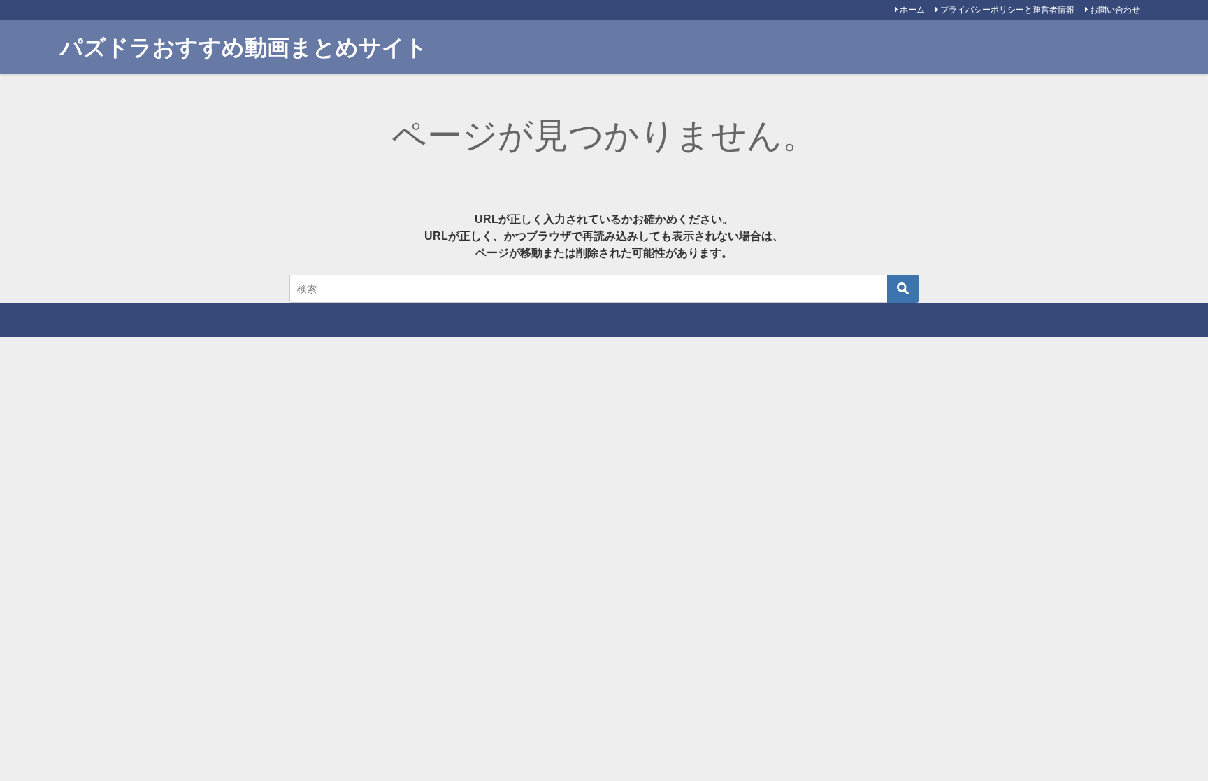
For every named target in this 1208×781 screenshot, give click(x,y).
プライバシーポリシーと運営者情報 (1007, 10)
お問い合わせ (1115, 10)
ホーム (912, 10)
